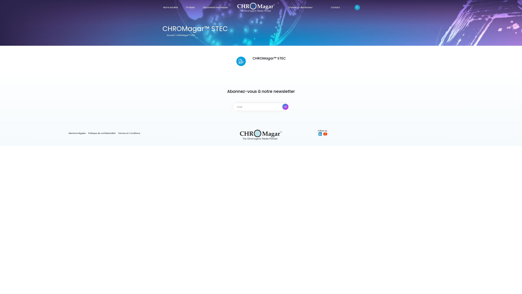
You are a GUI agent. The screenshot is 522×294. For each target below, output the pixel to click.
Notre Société (170, 7)
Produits (190, 7)
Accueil (170, 35)
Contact (335, 7)
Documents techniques (215, 7)
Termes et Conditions (129, 133)
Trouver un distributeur (300, 7)
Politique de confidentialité (102, 133)
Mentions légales (77, 133)
